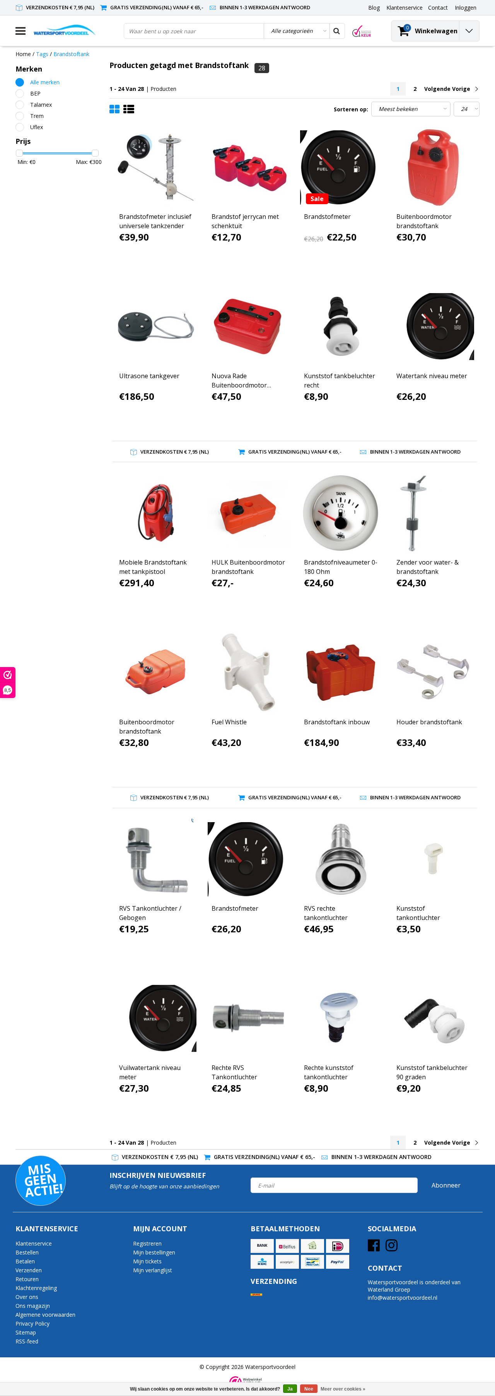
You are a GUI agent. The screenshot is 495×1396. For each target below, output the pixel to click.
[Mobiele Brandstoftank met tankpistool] (155, 513)
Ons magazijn (32, 1305)
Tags (42, 54)
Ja (290, 1389)
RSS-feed (26, 1341)
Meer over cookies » (343, 1389)
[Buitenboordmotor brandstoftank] (433, 167)
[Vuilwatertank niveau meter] (155, 1018)
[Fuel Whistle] (248, 672)
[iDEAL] (337, 1246)
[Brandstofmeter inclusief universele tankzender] (155, 167)
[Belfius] (287, 1246)
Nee (308, 1389)
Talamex (41, 104)
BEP (35, 93)
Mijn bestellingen (154, 1252)
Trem (37, 115)
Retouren (27, 1279)
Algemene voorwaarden (45, 1314)
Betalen (25, 1261)
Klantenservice (33, 1243)
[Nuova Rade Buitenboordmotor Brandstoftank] (248, 326)
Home (23, 54)
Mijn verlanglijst (152, 1270)
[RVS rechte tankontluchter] (340, 859)
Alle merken (45, 82)
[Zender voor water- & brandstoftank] (433, 513)
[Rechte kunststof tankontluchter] (340, 1018)
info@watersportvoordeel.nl (402, 1297)
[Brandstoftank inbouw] (340, 672)
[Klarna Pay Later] (287, 1262)
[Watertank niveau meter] (433, 326)
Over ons (26, 1296)
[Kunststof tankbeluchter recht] (340, 326)
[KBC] (262, 1262)
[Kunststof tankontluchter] (433, 859)
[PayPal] (337, 1262)
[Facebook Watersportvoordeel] (374, 1248)
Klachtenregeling (36, 1288)
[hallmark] (361, 31)
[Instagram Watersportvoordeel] (392, 1248)
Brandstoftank (71, 54)
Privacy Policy (32, 1323)
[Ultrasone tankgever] (155, 326)
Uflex (36, 127)
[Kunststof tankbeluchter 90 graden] (433, 1018)
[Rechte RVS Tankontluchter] (248, 1018)
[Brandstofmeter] (340, 167)
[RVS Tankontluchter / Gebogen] (155, 859)
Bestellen (27, 1252)
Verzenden (28, 1270)
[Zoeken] (337, 31)
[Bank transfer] (262, 1246)
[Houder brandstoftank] (433, 672)
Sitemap (25, 1332)
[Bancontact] (312, 1262)
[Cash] (312, 1246)
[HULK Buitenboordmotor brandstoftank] (248, 513)
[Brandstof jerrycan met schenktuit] (248, 167)
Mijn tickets (147, 1261)
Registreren (147, 1243)
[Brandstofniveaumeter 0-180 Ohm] (340, 513)
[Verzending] (256, 1295)
